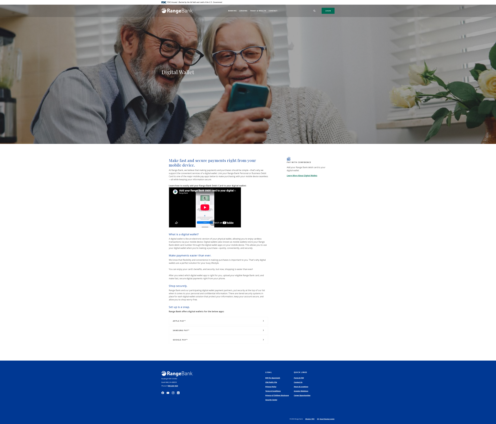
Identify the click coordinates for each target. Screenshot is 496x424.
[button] (218, 321)
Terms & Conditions (273, 391)
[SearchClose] (314, 11)
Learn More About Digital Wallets (302, 175)
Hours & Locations (301, 386)
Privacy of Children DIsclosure (277, 395)
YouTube (168, 393)
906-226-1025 (173, 386)
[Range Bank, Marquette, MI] (177, 11)
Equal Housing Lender (327, 419)
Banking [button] (232, 11)
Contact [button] (273, 11)
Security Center (271, 400)
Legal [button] (268, 372)
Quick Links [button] (300, 372)
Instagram (173, 393)
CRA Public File (271, 382)
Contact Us (298, 382)
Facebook (162, 393)
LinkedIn (178, 393)
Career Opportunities (302, 395)
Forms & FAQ (299, 378)
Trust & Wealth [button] (258, 11)
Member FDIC (310, 419)
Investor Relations (301, 391)
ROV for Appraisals (272, 378)
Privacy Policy (270, 386)
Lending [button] (243, 11)
